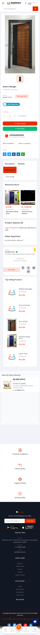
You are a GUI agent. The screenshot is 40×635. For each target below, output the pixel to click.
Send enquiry (21, 123)
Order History (20, 589)
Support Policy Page (31, 619)
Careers (20, 569)
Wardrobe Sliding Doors (24, 337)
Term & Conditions (7, 619)
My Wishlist (20, 592)
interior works (23, 354)
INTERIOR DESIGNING (25, 289)
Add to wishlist (8, 143)
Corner (20, 572)
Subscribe (30, 521)
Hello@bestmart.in (20, 552)
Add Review (10, 170)
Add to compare (25, 143)
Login (7, 228)
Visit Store (11, 270)
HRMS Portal (20, 566)
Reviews (21, 164)
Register (14, 228)
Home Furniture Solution (27, 212)
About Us (20, 563)
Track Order (20, 595)
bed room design (24, 305)
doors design (23, 321)
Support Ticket (20, 575)
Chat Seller (21, 129)
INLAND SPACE (7, 97)
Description (10, 164)
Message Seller (22, 96)
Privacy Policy (19, 619)
